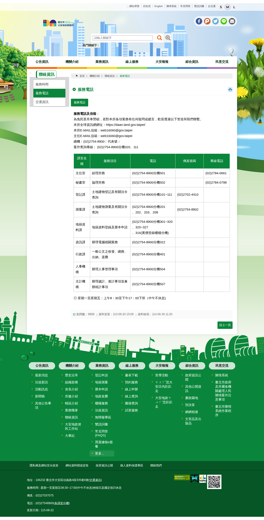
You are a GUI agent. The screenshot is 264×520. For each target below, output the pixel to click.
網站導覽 (134, 6)
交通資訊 (42, 102)
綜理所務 (98, 173)
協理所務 (98, 182)
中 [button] (227, 7)
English (158, 6)
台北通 (212, 6)
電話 (153, 161)
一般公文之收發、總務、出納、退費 (110, 254)
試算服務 (131, 410)
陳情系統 (171, 6)
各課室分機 (61, 503)
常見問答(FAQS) (101, 433)
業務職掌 (71, 410)
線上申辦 (131, 389)
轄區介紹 (71, 403)
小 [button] (221, 7)
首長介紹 (71, 389)
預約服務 (131, 382)
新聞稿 (40, 396)
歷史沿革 (71, 375)
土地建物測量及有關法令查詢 (110, 209)
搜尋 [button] (159, 38)
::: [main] (73, 75)
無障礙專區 (103, 417)
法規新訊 (41, 382)
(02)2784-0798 (216, 182)
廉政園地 (191, 398)
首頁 (82, 75)
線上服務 (132, 61)
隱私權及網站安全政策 (44, 465)
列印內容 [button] (230, 89)
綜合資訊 (192, 61)
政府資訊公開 (193, 377)
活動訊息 (41, 389)
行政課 (80, 254)
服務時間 (42, 84)
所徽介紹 (71, 396)
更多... (99, 453)
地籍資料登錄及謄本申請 (110, 227)
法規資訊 (101, 410)
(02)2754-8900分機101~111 (152, 194)
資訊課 (80, 242)
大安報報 (162, 61)
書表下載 (131, 375)
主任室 (80, 173)
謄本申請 (101, 389)
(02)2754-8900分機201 (148, 209)
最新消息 (41, 375)
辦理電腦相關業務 (105, 242)
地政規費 (101, 396)
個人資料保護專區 (131, 465)
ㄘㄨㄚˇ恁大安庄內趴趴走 (163, 386)
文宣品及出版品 (193, 421)
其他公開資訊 (193, 389)
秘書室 (80, 182)
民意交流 (222, 61)
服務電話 (42, 93)
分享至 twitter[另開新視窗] (215, 21)
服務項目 (110, 161)
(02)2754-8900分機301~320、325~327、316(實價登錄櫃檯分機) (152, 227)
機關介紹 (72, 61)
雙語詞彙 (199, 6)
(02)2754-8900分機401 (148, 254)
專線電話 (216, 161)
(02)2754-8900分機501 (148, 173)
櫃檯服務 (101, 403)
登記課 (80, 194)
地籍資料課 (80, 227)
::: (127, 6)
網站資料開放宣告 (77, 465)
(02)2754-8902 (187, 209)
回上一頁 (225, 325)
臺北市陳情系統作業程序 (223, 411)
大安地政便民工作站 (73, 426)
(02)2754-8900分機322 (148, 242)
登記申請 (101, 375)
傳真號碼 (189, 161)
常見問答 (185, 6)
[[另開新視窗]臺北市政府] (202, 479)
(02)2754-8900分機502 (148, 182)
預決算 (190, 405)
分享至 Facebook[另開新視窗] (199, 21)
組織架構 (71, 382)
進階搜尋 (168, 38)
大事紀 (70, 435)
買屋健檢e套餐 (104, 444)
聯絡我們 (156, 465)
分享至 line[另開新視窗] (224, 21)
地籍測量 (101, 382)
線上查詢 (131, 396)
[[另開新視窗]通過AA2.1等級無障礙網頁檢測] (182, 477)
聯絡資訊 (110, 75)
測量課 (80, 209)
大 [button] (234, 7)
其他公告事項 (43, 405)
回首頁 (147, 6)
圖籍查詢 (131, 403)
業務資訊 (102, 61)
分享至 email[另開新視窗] (232, 21)
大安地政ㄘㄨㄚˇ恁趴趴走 (163, 402)
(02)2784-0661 (216, 173)
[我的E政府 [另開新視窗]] (194, 479)
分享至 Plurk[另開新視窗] (207, 21)
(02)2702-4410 (187, 194)
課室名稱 (82, 161)
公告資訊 (42, 61)
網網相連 (191, 412)
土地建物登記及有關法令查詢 (110, 194)
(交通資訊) (95, 480)
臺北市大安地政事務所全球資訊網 (58, 23)
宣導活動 (161, 375)
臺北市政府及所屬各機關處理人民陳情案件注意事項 (223, 390)
